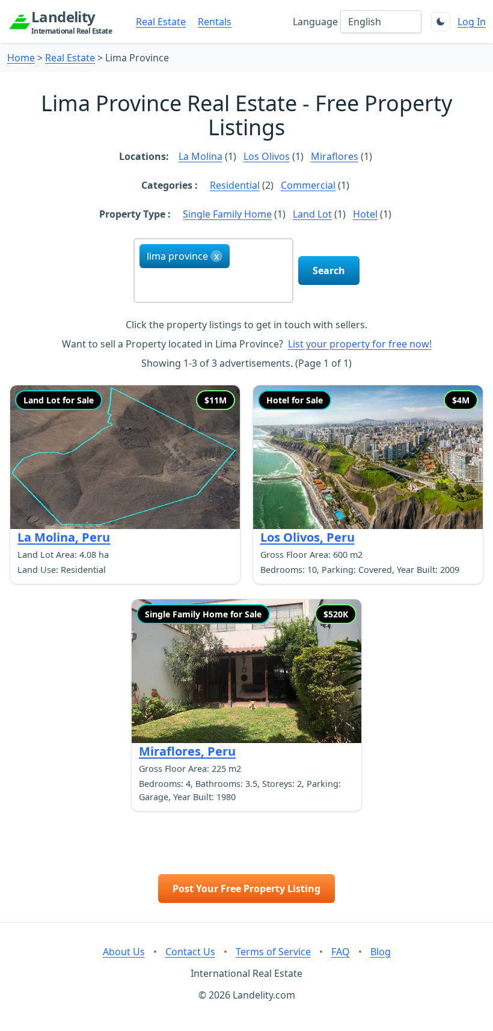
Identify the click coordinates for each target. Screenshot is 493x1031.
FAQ (340, 951)
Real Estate (161, 21)
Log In (472, 21)
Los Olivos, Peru (307, 537)
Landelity (71, 21)
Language (315, 21)
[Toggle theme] (440, 21)
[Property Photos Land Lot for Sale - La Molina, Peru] (125, 457)
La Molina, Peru (63, 537)
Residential (235, 185)
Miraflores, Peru (187, 751)
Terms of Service (273, 951)
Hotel (365, 214)
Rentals (214, 21)
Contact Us (190, 951)
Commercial (308, 185)
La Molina (200, 156)
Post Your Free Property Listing (246, 888)
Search (329, 270)
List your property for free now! (360, 343)
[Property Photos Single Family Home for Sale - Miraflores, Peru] (246, 671)
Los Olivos (266, 156)
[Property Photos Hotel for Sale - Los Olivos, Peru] (368, 457)
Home (21, 57)
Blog (380, 951)
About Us (124, 951)
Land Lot (312, 214)
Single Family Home (227, 214)
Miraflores (334, 156)
